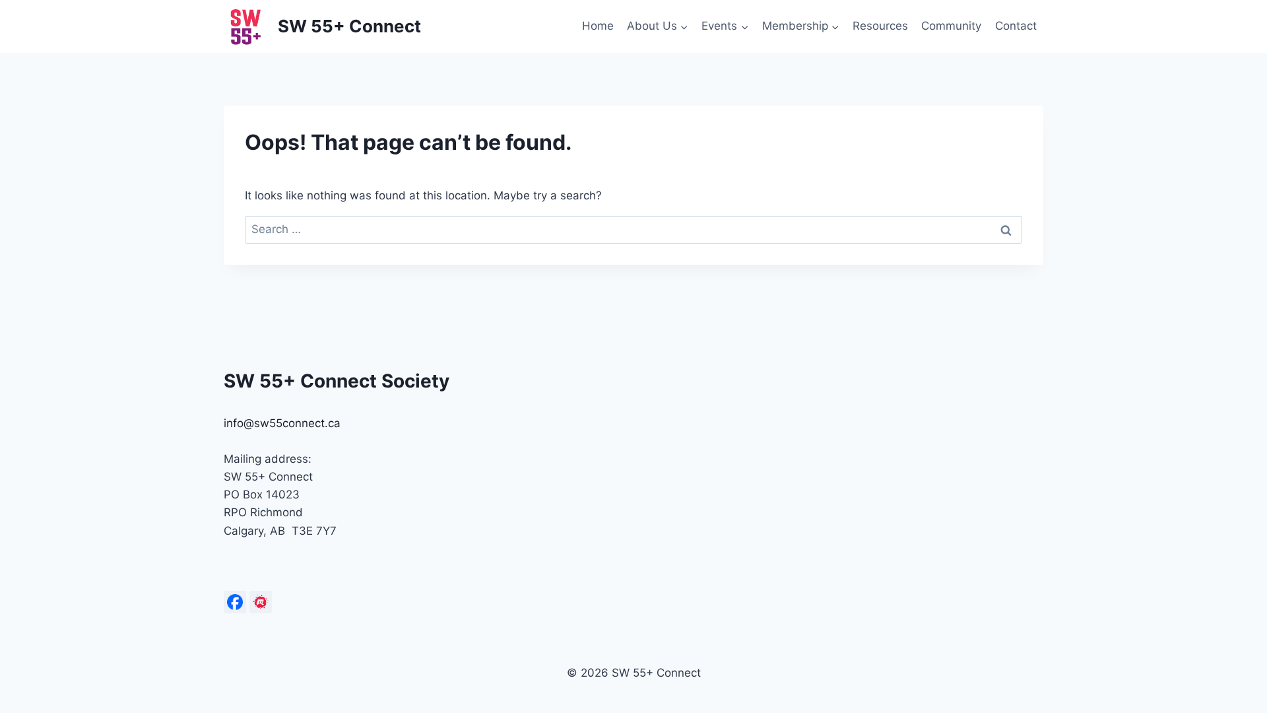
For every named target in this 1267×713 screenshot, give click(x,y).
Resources (880, 25)
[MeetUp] (260, 602)
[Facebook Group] (235, 602)
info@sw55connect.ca (282, 423)
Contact (1016, 25)
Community (951, 25)
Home (598, 25)
